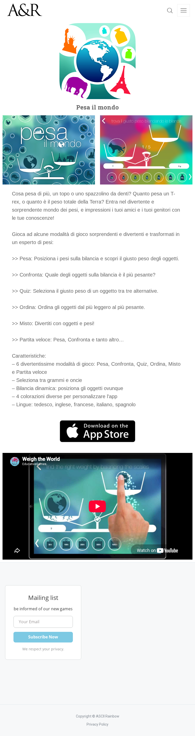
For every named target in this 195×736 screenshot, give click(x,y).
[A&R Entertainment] (24, 10)
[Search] (170, 10)
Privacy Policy (97, 724)
